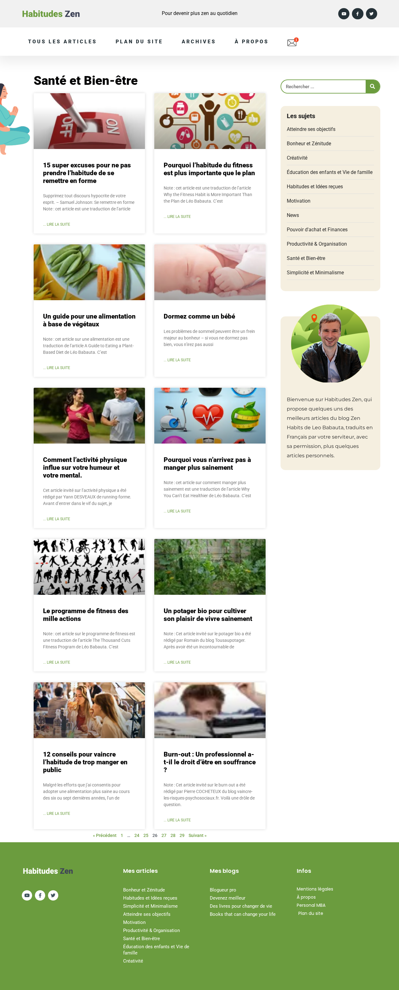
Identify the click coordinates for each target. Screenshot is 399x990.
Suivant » (198, 835)
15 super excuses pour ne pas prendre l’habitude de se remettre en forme (87, 173)
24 (136, 835)
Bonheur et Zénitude (309, 144)
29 (182, 835)
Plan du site (139, 42)
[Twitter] (371, 13)
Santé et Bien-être (306, 258)
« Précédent (105, 835)
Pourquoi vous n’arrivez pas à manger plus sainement (207, 463)
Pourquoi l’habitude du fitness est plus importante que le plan (209, 169)
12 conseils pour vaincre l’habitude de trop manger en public (85, 762)
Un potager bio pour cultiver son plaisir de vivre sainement (208, 614)
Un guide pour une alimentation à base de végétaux (89, 320)
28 (173, 835)
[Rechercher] (373, 86)
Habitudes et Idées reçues (315, 187)
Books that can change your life (243, 914)
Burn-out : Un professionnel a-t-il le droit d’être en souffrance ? (210, 762)
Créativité (297, 158)
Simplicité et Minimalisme (315, 273)
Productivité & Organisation (317, 244)
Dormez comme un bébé (199, 316)
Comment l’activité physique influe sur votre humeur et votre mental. (85, 467)
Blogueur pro (223, 890)
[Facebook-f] (357, 13)
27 (163, 835)
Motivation (298, 201)
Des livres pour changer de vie (241, 906)
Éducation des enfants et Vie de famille (330, 172)
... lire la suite (56, 224)
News (293, 215)
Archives (199, 42)
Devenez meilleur (227, 898)
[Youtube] (343, 13)
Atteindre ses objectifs (311, 129)
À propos (252, 42)
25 (145, 835)
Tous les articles (62, 42)
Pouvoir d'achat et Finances (317, 230)
